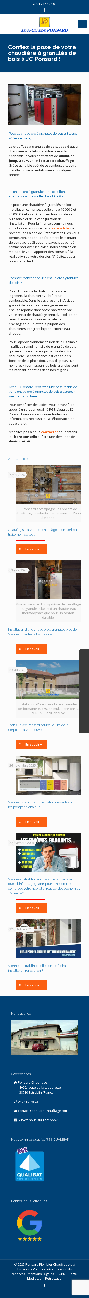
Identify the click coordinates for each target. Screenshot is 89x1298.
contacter (49, 432)
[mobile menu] (82, 24)
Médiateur (35, 1278)
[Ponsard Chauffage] (44, 24)
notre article (60, 228)
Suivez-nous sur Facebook (37, 1120)
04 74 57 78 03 (46, 3)
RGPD (61, 1274)
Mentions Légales (41, 1274)
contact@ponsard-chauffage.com (42, 1110)
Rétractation (54, 1278)
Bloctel (73, 1274)
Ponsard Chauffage (39, 1087)
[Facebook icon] (44, 9)
